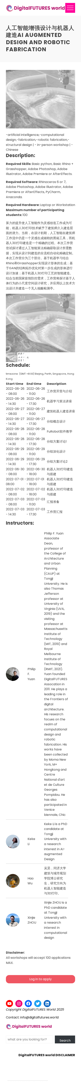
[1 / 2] (11, 357)
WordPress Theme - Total (28, 1078)
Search (65, 1040)
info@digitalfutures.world (39, 1017)
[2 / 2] (23, 357)
